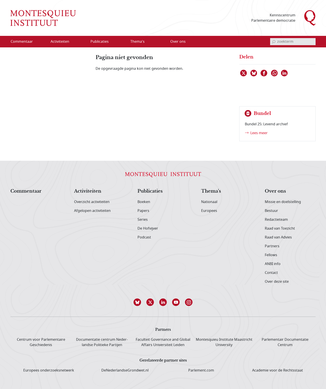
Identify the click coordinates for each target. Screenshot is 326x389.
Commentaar (25, 191)
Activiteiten (87, 191)
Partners (272, 246)
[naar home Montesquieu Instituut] (43, 18)
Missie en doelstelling (283, 202)
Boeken (143, 202)
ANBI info (273, 264)
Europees (209, 210)
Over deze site (277, 281)
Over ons (275, 191)
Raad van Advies (278, 237)
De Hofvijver (147, 228)
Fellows (271, 255)
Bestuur (271, 210)
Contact (271, 272)
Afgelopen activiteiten (92, 210)
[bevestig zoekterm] (274, 42)
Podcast (144, 237)
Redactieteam (276, 219)
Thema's (211, 191)
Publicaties (150, 191)
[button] (137, 302)
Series (142, 219)
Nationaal (209, 202)
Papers (143, 210)
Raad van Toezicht (280, 228)
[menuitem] (24, 41)
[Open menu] (81, 42)
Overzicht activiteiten (92, 202)
